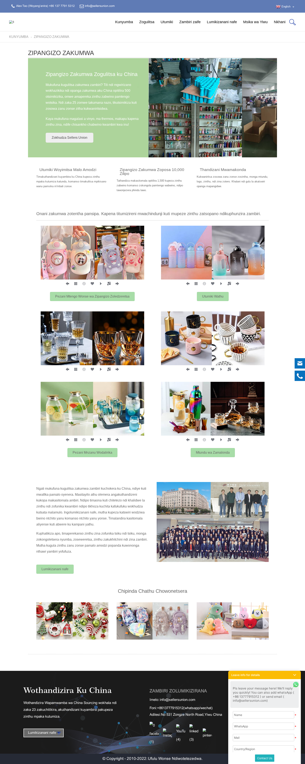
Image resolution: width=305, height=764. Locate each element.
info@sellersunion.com (177, 700)
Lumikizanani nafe (222, 22)
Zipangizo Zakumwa (51, 37)
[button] (69, 138)
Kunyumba (124, 22)
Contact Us (264, 758)
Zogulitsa (146, 22)
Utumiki (167, 22)
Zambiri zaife (190, 22)
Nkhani (279, 22)
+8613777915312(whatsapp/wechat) (185, 708)
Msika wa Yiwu (255, 22)
